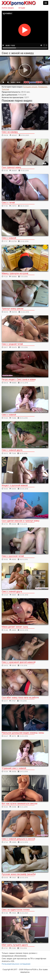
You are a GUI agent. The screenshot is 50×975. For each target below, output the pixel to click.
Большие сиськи (30, 87)
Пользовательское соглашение (16, 964)
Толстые (5, 89)
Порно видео (8, 8)
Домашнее (42, 87)
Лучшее (21, 8)
